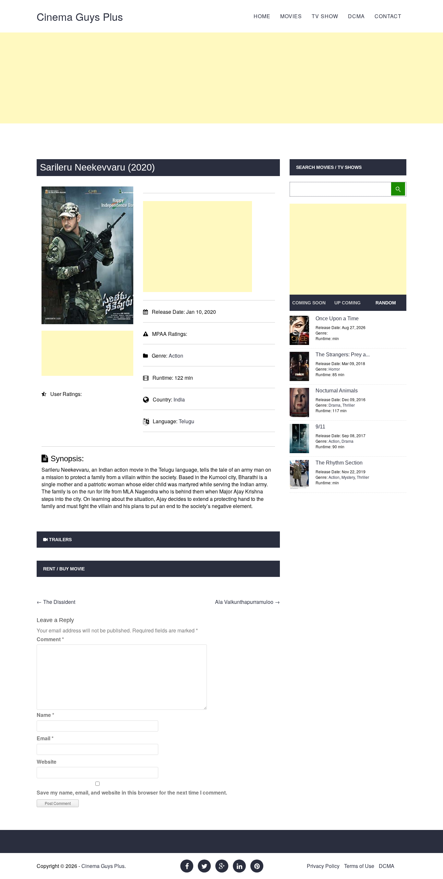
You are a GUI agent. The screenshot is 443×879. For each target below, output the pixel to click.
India (179, 399)
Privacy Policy (323, 866)
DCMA (356, 16)
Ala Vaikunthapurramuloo (247, 601)
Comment (50, 639)
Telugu (186, 421)
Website (46, 761)
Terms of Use (359, 866)
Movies (291, 16)
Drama (335, 405)
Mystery (348, 477)
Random (386, 302)
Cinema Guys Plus (80, 16)
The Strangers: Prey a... (343, 354)
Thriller (348, 405)
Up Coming (347, 302)
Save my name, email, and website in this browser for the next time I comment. (132, 792)
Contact (388, 16)
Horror (334, 369)
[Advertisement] (221, 77)
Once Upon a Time (337, 318)
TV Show (325, 16)
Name (45, 715)
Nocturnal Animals (337, 390)
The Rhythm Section (339, 462)
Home (262, 16)
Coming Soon (309, 302)
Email (45, 738)
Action (176, 355)
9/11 (320, 426)
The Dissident (56, 601)
